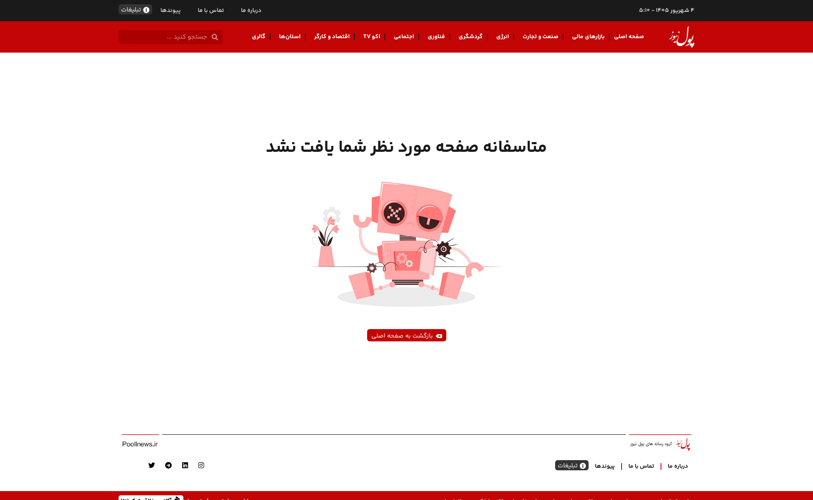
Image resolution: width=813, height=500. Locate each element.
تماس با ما (211, 10)
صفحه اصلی (629, 37)
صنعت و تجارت (541, 37)
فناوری (436, 37)
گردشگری (471, 37)
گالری (258, 37)
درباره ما (251, 10)
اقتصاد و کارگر (332, 37)
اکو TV (371, 37)
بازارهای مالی (588, 37)
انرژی (502, 37)
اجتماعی (404, 37)
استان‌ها (290, 37)
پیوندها (170, 10)
